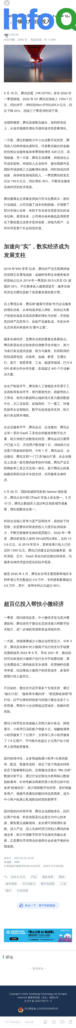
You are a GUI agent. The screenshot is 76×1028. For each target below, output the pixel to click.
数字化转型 (48, 883)
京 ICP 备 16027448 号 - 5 (38, 1001)
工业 (63, 883)
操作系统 (11, 883)
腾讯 (62, 876)
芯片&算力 (29, 883)
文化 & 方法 (18, 876)
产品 (33, 876)
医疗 (8, 890)
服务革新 (47, 876)
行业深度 (22, 890)
